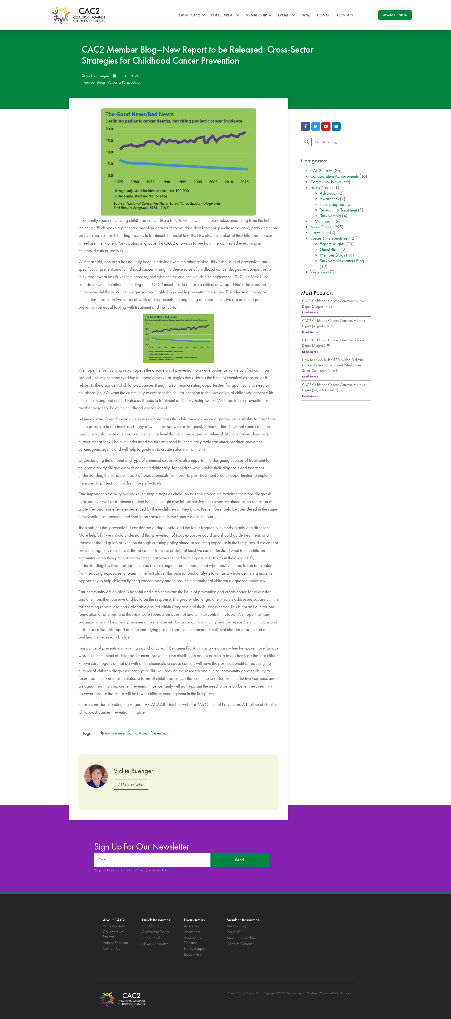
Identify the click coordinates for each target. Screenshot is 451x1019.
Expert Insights (332, 244)
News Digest (321, 227)
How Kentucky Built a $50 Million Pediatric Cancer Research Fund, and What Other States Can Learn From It (333, 365)
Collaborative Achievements (334, 176)
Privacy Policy (235, 993)
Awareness (114, 733)
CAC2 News (321, 170)
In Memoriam (322, 221)
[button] (191, 15)
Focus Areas (320, 187)
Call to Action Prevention (147, 733)
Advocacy (328, 193)
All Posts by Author (131, 784)
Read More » (310, 312)
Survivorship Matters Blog (342, 261)
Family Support (333, 204)
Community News (325, 182)
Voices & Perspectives (124, 82)
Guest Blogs (330, 249)
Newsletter (319, 232)
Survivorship (330, 216)
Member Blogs (93, 82)
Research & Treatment (338, 210)
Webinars (318, 272)
